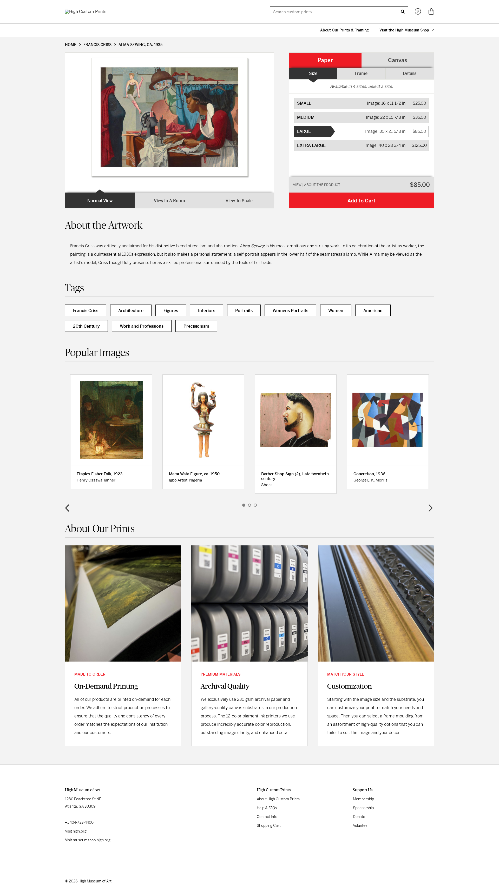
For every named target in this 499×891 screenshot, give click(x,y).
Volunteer (361, 825)
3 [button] (255, 505)
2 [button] (249, 505)
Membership (363, 799)
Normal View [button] (100, 200)
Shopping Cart (269, 825)
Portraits (244, 310)
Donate (359, 816)
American (373, 310)
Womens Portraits (290, 310)
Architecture (130, 310)
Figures (170, 310)
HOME (70, 44)
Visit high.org (76, 831)
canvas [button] (397, 60)
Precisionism (196, 326)
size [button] (313, 73)
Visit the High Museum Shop (404, 30)
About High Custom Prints (278, 799)
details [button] (409, 73)
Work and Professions (141, 326)
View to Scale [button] (239, 200)
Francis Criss (85, 310)
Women (335, 310)
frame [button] (361, 73)
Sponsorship (363, 808)
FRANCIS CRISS (97, 44)
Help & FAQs (267, 808)
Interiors (206, 310)
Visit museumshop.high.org (87, 840)
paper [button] (325, 60)
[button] (361, 103)
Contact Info (267, 816)
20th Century (86, 326)
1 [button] (243, 505)
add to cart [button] (361, 201)
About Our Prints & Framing (344, 30)
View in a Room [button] (169, 200)
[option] (111, 431)
